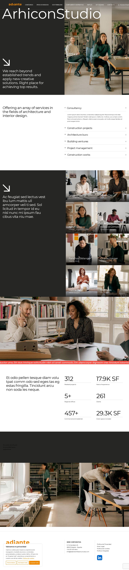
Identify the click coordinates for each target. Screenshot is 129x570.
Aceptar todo (34, 563)
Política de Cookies (103, 548)
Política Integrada (103, 551)
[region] (23, 555)
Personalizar (11, 563)
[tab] (95, 108)
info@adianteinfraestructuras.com (78, 552)
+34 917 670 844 (72, 549)
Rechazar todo (22, 563)
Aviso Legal (100, 546)
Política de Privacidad (104, 544)
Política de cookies (28, 558)
